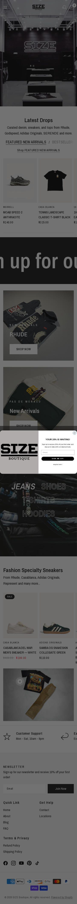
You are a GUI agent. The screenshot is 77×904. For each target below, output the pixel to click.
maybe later (57, 464)
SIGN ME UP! (58, 458)
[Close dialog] (74, 432)
